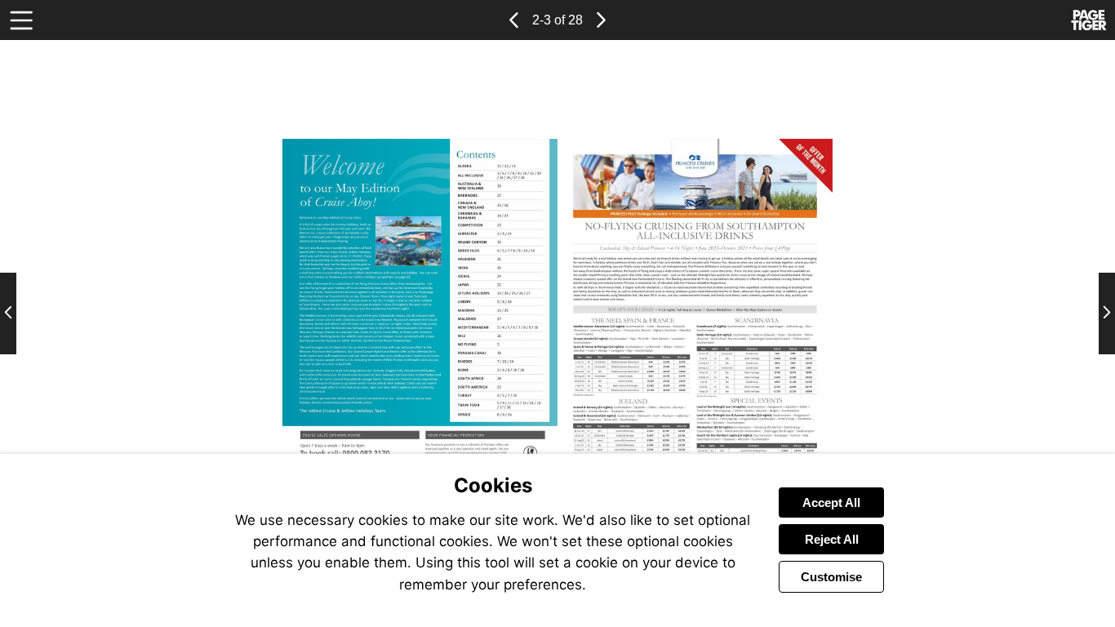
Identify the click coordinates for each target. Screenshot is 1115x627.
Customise (831, 577)
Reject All (832, 539)
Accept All (831, 502)
